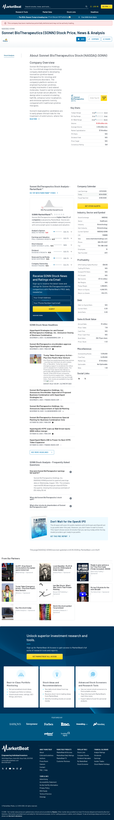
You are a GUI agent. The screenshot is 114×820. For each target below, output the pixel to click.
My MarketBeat (82, 761)
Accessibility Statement (48, 782)
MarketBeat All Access (64, 752)
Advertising (44, 779)
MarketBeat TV (62, 758)
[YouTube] (10, 768)
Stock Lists (81, 752)
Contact (42, 767)
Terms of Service (46, 794)
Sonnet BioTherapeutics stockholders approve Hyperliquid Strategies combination (50, 345)
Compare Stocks (83, 755)
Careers (42, 764)
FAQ (41, 770)
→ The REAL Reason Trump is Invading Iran (32, 17)
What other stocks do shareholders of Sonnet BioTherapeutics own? (47, 506)
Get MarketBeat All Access (45, 656)
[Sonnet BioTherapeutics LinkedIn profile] (80, 379)
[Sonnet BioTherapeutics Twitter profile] (86, 379)
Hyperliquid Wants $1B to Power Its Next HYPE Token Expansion (50, 441)
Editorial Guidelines (46, 755)
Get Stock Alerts (92, 206)
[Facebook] (6, 768)
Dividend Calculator (84, 758)
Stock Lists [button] (71, 12)
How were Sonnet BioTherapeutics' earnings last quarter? (47, 472)
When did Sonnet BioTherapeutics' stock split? (46, 498)
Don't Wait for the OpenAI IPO (68, 521)
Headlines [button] (94, 12)
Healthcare (103, 221)
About (42, 752)
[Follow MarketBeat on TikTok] (21, 768)
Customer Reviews (63, 761)
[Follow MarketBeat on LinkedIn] (13, 768)
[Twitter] (3, 768)
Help (46, 770)
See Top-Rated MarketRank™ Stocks (43, 193)
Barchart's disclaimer (15, 816)
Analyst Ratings (99, 752)
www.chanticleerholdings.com (96, 239)
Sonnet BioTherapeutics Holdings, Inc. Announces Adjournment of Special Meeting (49, 407)
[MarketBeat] (12, 7)
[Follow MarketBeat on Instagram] (17, 768)
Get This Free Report (58, 536)
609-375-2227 (102, 242)
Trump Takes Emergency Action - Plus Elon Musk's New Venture (58, 356)
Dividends (97, 755)
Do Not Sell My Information (49, 785)
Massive (54, 812)
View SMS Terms (38, 315)
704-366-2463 (102, 246)
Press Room (44, 761)
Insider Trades (99, 761)
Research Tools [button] (22, 12)
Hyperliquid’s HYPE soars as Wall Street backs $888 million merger (50, 430)
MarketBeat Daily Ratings (65, 755)
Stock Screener (82, 764)
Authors (42, 758)
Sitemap (43, 797)
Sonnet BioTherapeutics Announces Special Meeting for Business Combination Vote (49, 418)
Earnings (97, 758)
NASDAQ (104, 217)
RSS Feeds (43, 791)
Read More (33, 119)
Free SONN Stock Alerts (89, 17)
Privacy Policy (45, 788)
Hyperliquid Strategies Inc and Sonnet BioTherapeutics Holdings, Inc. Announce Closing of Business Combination (51, 332)
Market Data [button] (47, 12)
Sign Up (104, 98)
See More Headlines (40, 452)
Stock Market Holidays (102, 764)
